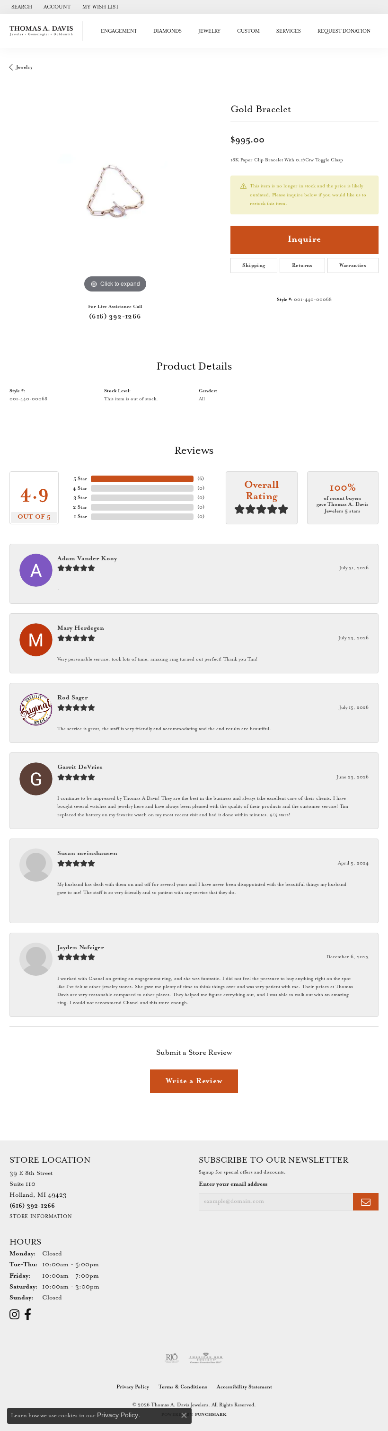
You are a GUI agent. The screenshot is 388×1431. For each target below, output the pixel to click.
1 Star (80, 517)
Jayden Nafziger (80, 947)
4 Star (80, 488)
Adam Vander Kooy (87, 558)
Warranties (352, 265)
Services (288, 31)
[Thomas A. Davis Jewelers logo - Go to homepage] (44, 31)
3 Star (80, 498)
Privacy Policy (132, 1387)
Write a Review (194, 1081)
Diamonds (167, 31)
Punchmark (211, 1414)
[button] (20, 7)
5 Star (80, 479)
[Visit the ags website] (205, 1358)
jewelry (24, 67)
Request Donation (343, 31)
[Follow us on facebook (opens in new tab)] (27, 1314)
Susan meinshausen (87, 853)
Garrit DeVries (80, 767)
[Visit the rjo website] (172, 1358)
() (200, 479)
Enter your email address (233, 1184)
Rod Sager (72, 697)
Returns (302, 265)
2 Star (80, 507)
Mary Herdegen (80, 628)
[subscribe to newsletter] (366, 1201)
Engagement (119, 31)
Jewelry (209, 31)
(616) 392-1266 (115, 316)
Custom (248, 31)
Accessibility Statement (244, 1387)
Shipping (253, 265)
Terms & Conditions (183, 1387)
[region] (115, 189)
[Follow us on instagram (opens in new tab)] (14, 1314)
